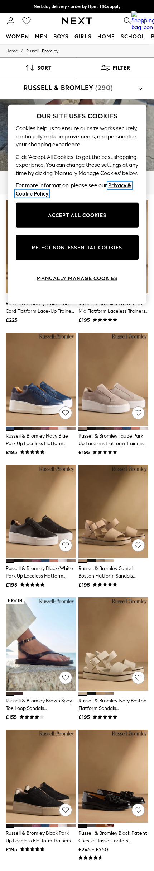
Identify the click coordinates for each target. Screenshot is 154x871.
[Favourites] (26, 21)
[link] (11, 21)
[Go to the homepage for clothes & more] (77, 20)
